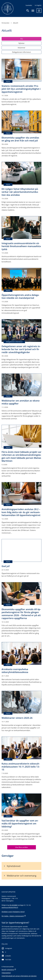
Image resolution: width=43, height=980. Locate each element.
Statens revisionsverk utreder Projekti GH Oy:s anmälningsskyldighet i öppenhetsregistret (21, 88)
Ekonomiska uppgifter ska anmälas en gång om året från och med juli (20, 139)
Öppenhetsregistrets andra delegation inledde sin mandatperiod (20, 296)
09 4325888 (13, 905)
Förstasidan (5, 23)
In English (38, 5)
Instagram (8, 948)
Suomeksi (29, 5)
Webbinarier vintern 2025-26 (17, 717)
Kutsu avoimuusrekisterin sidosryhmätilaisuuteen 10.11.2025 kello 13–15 (21, 766)
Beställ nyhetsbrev (8, 970)
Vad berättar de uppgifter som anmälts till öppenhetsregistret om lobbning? (20, 823)
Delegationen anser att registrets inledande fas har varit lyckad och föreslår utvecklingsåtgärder (21, 349)
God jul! (6, 566)
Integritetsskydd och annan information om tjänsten (19, 976)
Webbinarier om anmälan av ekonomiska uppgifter (21, 402)
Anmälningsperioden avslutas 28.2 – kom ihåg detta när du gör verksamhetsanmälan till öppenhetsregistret (21, 512)
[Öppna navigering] (33, 10)
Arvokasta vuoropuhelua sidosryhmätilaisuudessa (15, 671)
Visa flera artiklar (21, 847)
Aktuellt (15, 23)
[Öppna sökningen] (28, 10)
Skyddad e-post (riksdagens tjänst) (13, 912)
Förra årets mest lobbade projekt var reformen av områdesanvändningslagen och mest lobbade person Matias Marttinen (21, 456)
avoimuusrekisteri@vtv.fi (10, 907)
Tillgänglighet (6, 973)
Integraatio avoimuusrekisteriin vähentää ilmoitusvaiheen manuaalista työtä (21, 246)
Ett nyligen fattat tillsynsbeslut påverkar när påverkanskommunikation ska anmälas (20, 191)
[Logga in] (39, 10)
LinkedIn (8, 956)
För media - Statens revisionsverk (13, 916)
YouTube (8, 960)
